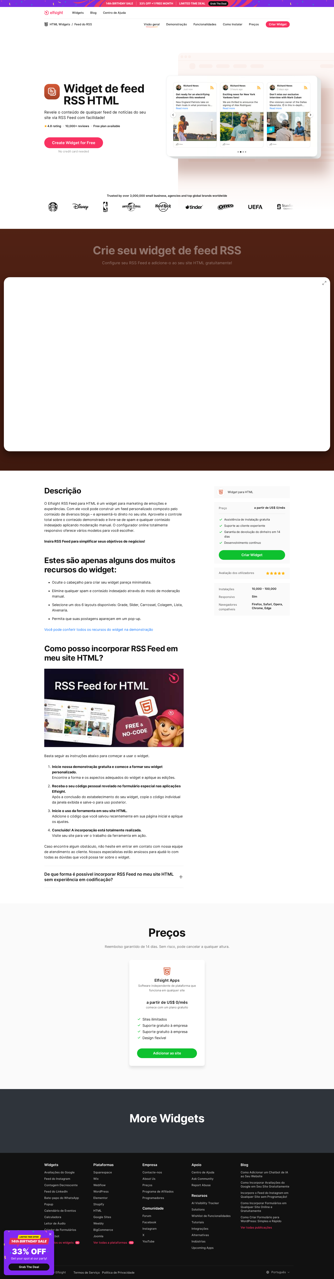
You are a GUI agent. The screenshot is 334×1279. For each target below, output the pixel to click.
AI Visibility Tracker (205, 1203)
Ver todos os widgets (61, 1242)
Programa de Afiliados (158, 1191)
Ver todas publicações (256, 1227)
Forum (146, 1216)
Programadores (153, 1198)
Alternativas (200, 1235)
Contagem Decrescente (61, 1185)
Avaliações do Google (59, 1172)
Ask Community (203, 1179)
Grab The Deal (29, 1267)
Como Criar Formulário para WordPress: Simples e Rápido (261, 1219)
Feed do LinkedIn (56, 1191)
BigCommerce (103, 1230)
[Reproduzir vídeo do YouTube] (114, 708)
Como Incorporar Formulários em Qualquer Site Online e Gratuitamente (263, 1207)
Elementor (100, 1198)
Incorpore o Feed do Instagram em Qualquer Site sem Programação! (264, 1195)
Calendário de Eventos (60, 1210)
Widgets (78, 13)
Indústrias (198, 1241)
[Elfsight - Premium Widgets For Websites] (53, 13)
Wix (96, 1179)
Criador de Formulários (60, 1230)
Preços (254, 24)
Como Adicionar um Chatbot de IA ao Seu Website (264, 1174)
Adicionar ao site (167, 1053)
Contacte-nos (152, 1172)
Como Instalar (232, 24)
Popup (48, 1204)
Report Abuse (201, 1185)
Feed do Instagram (57, 1179)
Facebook (149, 1222)
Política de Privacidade (118, 1272)
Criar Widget (278, 24)
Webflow (99, 1185)
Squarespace (102, 1172)
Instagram (149, 1228)
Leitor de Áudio (55, 1223)
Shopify (98, 1204)
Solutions (198, 1209)
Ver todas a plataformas (113, 1242)
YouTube (148, 1241)
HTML (97, 1210)
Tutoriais (198, 1222)
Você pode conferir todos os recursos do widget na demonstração (98, 630)
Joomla (98, 1236)
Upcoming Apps (203, 1248)
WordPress (101, 1191)
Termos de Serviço (86, 1272)
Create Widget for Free (73, 142)
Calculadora (52, 1217)
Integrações (200, 1228)
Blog (93, 13)
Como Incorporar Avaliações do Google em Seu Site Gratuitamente (265, 1184)
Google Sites (102, 1217)
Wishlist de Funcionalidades (211, 1216)
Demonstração (176, 24)
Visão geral (152, 24)
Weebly (98, 1223)
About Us (148, 1179)
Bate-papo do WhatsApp (61, 1198)
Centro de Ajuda (114, 13)
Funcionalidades (204, 24)
